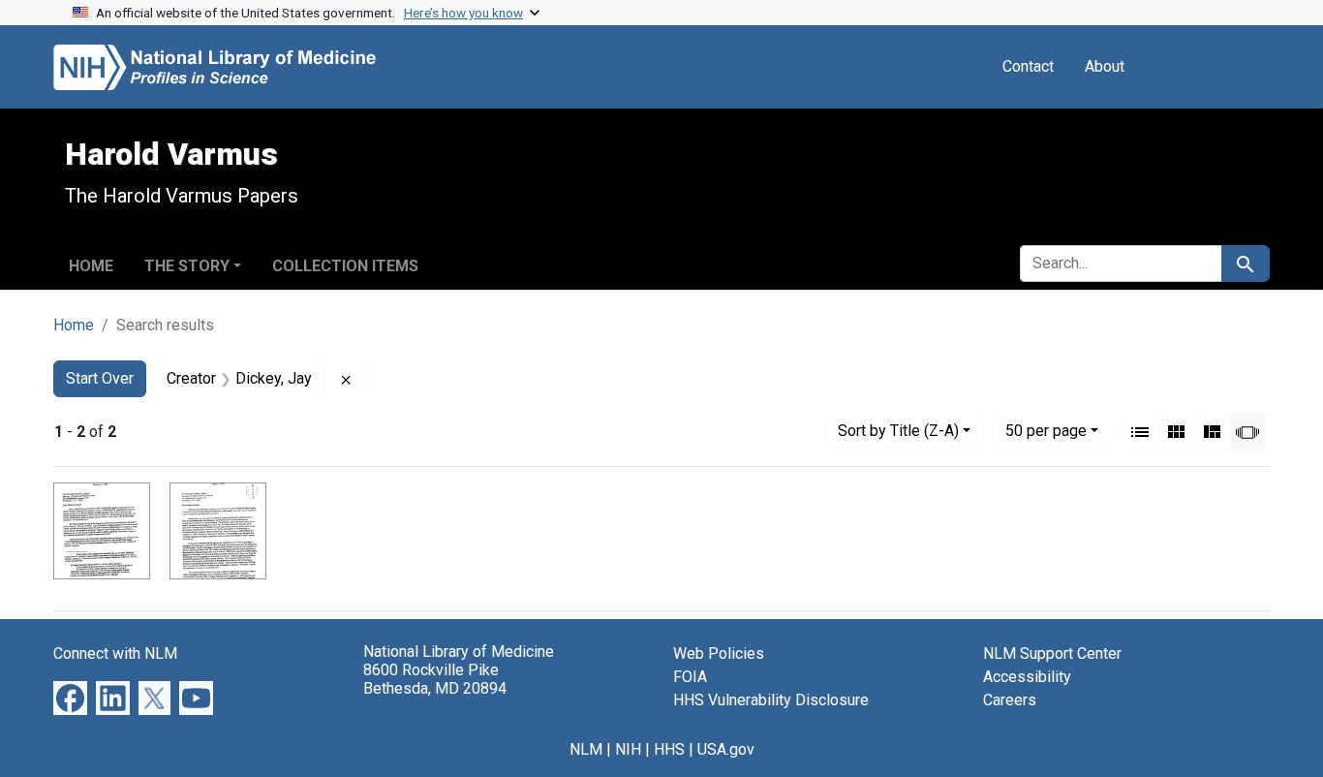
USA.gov (725, 749)
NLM (585, 749)
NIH (628, 749)
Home (91, 266)
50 (1046, 430)
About (1104, 66)
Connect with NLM (115, 653)
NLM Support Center (1052, 653)
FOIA (690, 677)
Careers (1009, 700)
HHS (669, 749)
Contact (1028, 66)
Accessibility (1027, 677)
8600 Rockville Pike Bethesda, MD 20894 (435, 679)
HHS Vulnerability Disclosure (771, 700)
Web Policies (718, 653)
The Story (187, 266)
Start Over (100, 378)
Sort (898, 430)
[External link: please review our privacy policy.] (70, 697)
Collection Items (345, 266)
